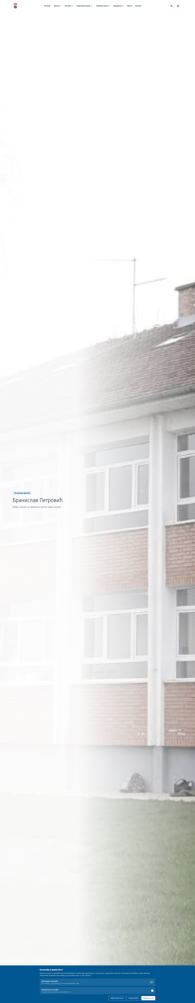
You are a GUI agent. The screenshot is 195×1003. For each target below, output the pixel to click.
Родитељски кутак (83, 6)
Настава (68, 6)
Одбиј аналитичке (117, 998)
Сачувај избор (133, 998)
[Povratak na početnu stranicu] (15, 6)
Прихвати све (148, 998)
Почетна (47, 6)
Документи (118, 6)
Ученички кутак (102, 6)
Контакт (138, 6)
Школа (56, 6)
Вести (129, 6)
